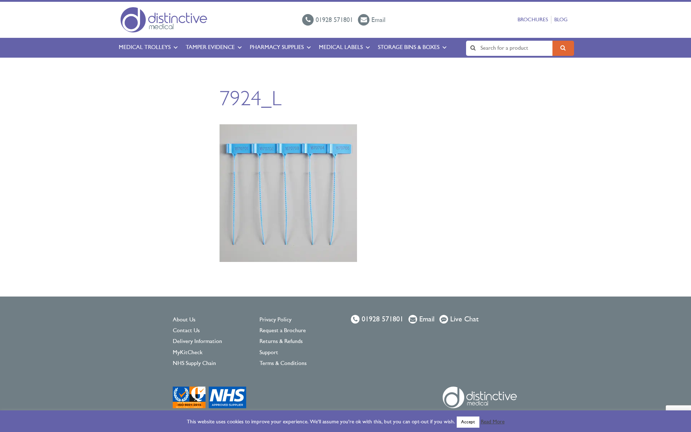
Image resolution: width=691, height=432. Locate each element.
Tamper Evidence (210, 47)
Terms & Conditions (283, 363)
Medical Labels (341, 47)
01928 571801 (381, 319)
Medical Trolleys (145, 47)
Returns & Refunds (281, 341)
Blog (561, 20)
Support (268, 353)
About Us (184, 320)
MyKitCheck (188, 353)
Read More (493, 422)
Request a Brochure (282, 331)
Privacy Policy (275, 320)
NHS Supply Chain (194, 363)
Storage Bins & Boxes (408, 47)
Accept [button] (468, 422)
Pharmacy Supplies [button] (277, 47)
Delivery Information (197, 341)
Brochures (533, 20)
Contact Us (186, 331)
